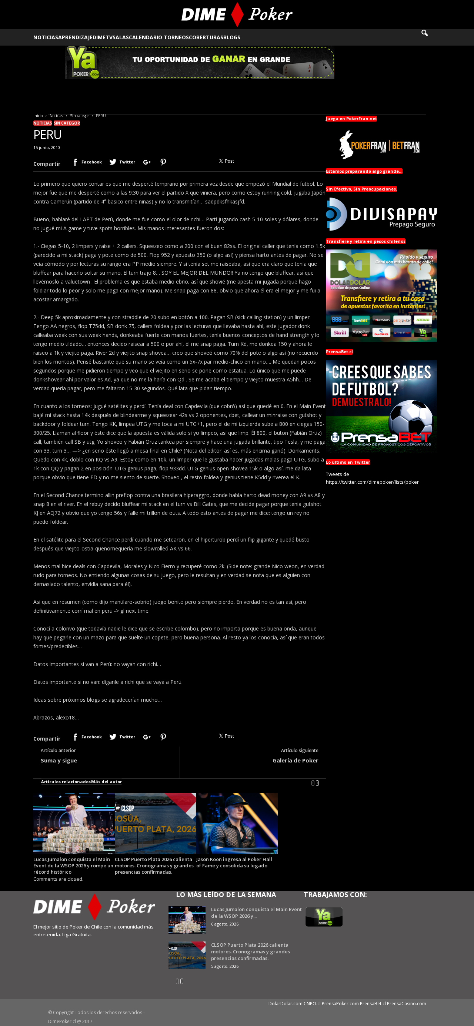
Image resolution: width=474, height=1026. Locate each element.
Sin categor (79, 115)
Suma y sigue (59, 760)
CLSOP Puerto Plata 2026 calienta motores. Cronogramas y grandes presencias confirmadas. (154, 865)
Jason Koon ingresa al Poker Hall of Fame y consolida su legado (234, 862)
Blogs (231, 37)
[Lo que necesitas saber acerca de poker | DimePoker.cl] (237, 14)
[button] (429, 37)
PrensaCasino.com (406, 1003)
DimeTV (103, 37)
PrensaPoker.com (340, 1003)
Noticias (45, 37)
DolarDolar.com (285, 1003)
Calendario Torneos (159, 37)
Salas (121, 37)
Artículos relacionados (66, 781)
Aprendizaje (75, 37)
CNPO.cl (312, 1003)
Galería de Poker (295, 760)
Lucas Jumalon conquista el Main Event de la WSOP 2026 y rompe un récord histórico (73, 865)
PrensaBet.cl (373, 1003)
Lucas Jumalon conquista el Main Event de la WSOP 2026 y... (256, 912)
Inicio (38, 115)
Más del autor (106, 781)
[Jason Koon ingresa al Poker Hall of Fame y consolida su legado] (237, 823)
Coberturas (206, 37)
